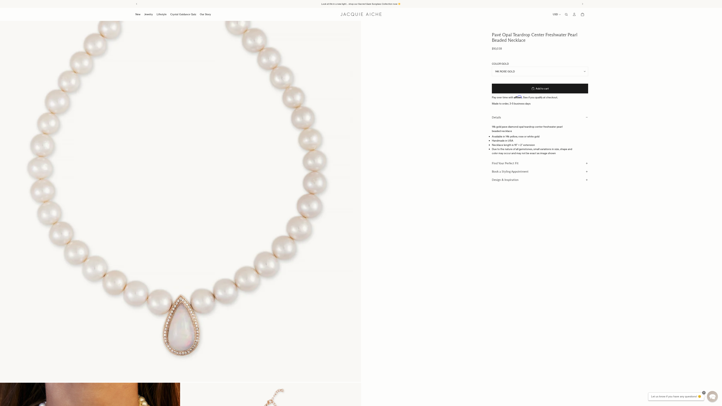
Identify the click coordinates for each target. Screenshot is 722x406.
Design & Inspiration (505, 180)
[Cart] (582, 14)
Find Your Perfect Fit (505, 163)
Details (496, 117)
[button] (712, 396)
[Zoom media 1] (180, 201)
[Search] (566, 14)
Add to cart (542, 88)
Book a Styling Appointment (510, 171)
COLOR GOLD (500, 63)
